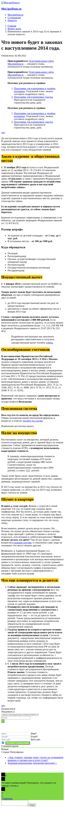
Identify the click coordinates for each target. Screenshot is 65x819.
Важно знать (14, 28)
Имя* (34, 733)
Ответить (7, 798)
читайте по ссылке (33, 420)
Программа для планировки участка (33, 97)
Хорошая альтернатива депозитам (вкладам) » (32, 763)
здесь (49, 342)
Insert (32, 805)
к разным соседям (21, 542)
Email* (34, 736)
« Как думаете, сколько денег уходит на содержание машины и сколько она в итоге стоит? (35, 759)
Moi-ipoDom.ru (11, 8)
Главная (12, 25)
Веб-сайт (35, 739)
